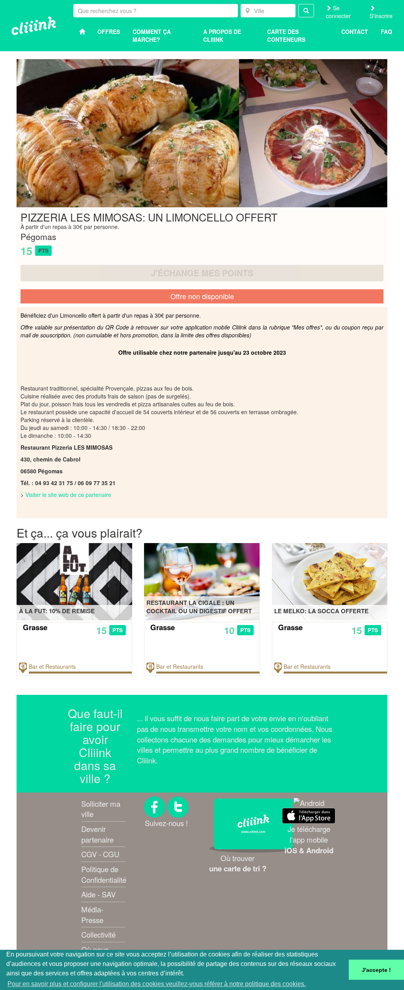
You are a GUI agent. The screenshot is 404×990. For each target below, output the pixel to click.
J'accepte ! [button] (376, 970)
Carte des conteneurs (286, 35)
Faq (386, 31)
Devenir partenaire (97, 834)
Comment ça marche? (152, 35)
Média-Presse (92, 914)
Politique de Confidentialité (103, 874)
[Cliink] (33, 26)
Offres (108, 31)
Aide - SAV (98, 894)
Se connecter (338, 12)
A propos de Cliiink (222, 35)
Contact (354, 31)
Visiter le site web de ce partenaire (68, 495)
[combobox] (268, 10)
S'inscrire (381, 16)
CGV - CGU (100, 854)
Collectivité (98, 934)
